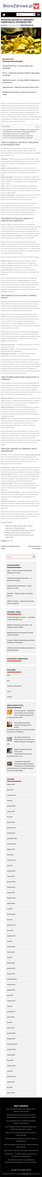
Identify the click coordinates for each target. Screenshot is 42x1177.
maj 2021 (9, 1006)
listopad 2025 (11, 833)
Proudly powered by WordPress (11, 1174)
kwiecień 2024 (11, 898)
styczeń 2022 (11, 963)
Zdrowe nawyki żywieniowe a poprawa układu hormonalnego (21, 1140)
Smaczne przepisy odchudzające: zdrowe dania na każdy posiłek (21, 1146)
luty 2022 (9, 957)
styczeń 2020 (11, 1093)
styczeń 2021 (11, 1028)
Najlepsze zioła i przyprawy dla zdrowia (18, 532)
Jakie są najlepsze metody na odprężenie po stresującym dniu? (21, 129)
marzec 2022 (11, 952)
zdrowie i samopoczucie (33, 454)
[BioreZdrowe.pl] (4, 14)
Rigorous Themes (34, 1174)
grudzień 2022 (11, 925)
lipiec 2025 (10, 854)
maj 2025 (9, 865)
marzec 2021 (11, 1017)
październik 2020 (12, 1044)
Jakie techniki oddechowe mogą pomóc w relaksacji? (18, 135)
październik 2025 (12, 838)
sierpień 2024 (11, 892)
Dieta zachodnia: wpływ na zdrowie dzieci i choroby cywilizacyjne (21, 1110)
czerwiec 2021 (11, 1001)
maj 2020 (9, 1071)
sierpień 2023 (11, 903)
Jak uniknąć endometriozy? (22, 737)
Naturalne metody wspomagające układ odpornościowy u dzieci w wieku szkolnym (21, 1116)
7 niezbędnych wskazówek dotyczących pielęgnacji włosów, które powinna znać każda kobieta (24, 764)
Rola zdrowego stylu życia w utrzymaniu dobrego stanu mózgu (21, 1122)
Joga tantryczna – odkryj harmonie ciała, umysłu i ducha (20, 87)
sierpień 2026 (11, 784)
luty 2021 (9, 1022)
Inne (8, 680)
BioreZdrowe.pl (27, 25)
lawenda (9, 472)
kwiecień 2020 (11, 1076)
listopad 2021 (11, 973)
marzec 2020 (11, 1082)
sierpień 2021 (11, 990)
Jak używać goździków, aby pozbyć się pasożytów (21, 1150)
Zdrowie (10, 541)
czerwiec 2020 (11, 1065)
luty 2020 (9, 1087)
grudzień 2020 (11, 1033)
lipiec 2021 (10, 995)
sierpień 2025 (11, 849)
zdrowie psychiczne (23, 280)
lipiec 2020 (10, 1060)
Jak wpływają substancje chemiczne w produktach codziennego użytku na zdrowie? (21, 1161)
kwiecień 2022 (11, 946)
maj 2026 (9, 800)
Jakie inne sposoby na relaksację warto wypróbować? (18, 137)
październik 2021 (12, 979)
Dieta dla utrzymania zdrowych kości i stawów (20, 530)
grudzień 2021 (11, 968)
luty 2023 (9, 919)
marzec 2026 (11, 811)
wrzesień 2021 (11, 984)
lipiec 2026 (10, 790)
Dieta (8, 675)
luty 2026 (9, 817)
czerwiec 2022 (11, 936)
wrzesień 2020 (11, 1049)
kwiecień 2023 (11, 914)
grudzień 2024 (11, 882)
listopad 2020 (11, 1038)
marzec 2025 (11, 876)
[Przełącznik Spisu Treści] (36, 127)
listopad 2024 (11, 887)
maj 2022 (9, 941)
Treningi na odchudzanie (14, 686)
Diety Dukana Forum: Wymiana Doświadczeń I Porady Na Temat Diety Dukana (21, 1128)
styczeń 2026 (11, 822)
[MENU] (38, 14)
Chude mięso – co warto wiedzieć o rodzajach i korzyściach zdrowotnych (21, 1155)
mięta (14, 472)
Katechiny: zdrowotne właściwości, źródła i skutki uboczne (21, 1134)
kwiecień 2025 (11, 871)
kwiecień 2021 (11, 1011)
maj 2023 (9, 909)
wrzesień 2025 (11, 844)
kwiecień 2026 (11, 806)
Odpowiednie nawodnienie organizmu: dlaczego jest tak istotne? (22, 725)
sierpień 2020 (11, 1055)
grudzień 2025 (11, 827)
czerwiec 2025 (11, 860)
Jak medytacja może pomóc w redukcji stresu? (16, 133)
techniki (3, 341)
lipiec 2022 (10, 930)
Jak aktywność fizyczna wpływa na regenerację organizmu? (19, 131)
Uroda (9, 691)
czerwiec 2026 (11, 795)
